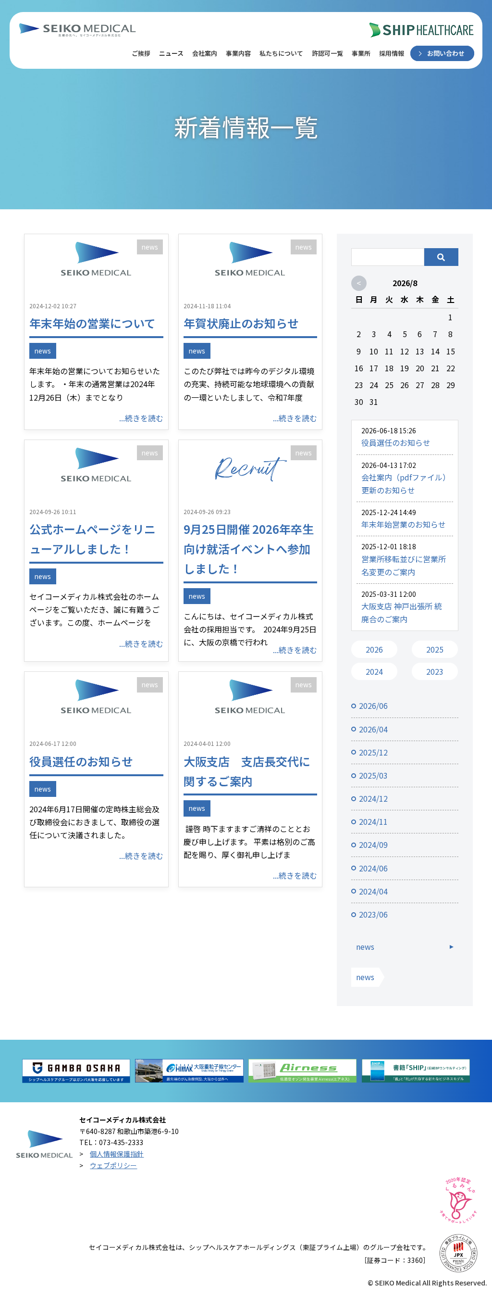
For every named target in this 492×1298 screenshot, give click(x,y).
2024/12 (373, 798)
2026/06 (373, 705)
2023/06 (373, 914)
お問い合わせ (446, 53)
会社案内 (204, 53)
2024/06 (373, 868)
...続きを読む (141, 418)
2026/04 (373, 729)
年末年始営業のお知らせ (403, 524)
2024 (374, 671)
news (150, 247)
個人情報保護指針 (117, 1154)
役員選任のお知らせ (81, 761)
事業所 (361, 53)
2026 (374, 649)
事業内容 (238, 53)
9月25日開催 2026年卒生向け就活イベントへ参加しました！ (249, 548)
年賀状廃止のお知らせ (241, 323)
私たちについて (281, 53)
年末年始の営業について (92, 323)
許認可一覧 (327, 53)
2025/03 (373, 775)
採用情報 (391, 53)
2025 (434, 649)
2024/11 (373, 821)
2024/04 (373, 891)
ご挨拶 (141, 53)
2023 (434, 671)
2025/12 (373, 752)
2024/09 (373, 844)
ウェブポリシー (113, 1165)
